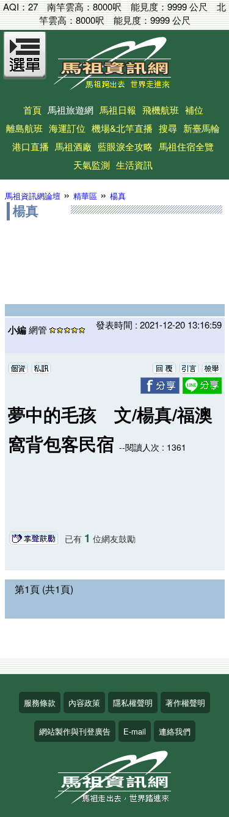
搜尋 (168, 128)
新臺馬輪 (201, 128)
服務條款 (40, 702)
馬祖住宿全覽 (186, 146)
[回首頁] (115, 86)
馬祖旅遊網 (70, 109)
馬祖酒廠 (73, 146)
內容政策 (84, 702)
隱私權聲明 (133, 702)
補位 (194, 109)
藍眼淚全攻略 (125, 146)
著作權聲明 (185, 702)
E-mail (134, 731)
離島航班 (24, 128)
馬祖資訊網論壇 (32, 196)
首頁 (32, 109)
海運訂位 (67, 128)
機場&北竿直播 (122, 128)
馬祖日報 (118, 109)
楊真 (118, 196)
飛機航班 (160, 109)
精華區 (85, 196)
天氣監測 (91, 164)
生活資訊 (134, 164)
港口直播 (30, 146)
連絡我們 (175, 731)
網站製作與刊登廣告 (75, 731)
